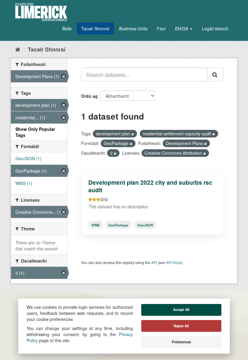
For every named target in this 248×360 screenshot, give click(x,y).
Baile (67, 28)
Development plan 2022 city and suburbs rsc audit (150, 186)
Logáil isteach (215, 28)
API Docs (173, 262)
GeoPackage (118, 224)
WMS (95, 224)
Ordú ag (89, 96)
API (154, 262)
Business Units (133, 28)
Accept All (181, 309)
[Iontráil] (215, 74)
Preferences (181, 342)
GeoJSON (145, 224)
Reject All (181, 326)
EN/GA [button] (182, 28)
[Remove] (132, 133)
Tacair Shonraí (95, 28)
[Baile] (17, 49)
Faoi (161, 28)
